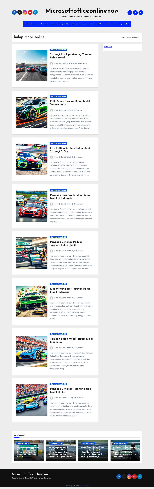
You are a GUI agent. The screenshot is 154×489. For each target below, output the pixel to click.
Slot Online (43, 24)
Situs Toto (108, 47)
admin (56, 63)
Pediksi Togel (30, 24)
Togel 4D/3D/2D (23, 443)
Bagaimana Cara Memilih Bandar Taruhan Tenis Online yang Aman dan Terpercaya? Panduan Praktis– (27, 452)
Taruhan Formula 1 (78, 24)
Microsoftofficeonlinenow (82, 11)
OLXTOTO (85, 486)
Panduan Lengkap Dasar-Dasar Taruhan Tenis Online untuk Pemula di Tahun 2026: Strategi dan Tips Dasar (124, 452)
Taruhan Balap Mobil (59, 24)
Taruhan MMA (95, 24)
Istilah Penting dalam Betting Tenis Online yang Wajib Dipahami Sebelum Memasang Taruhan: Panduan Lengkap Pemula (60, 452)
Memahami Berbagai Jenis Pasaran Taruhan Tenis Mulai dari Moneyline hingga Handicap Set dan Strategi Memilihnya (93, 452)
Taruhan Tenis (110, 24)
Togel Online (124, 24)
